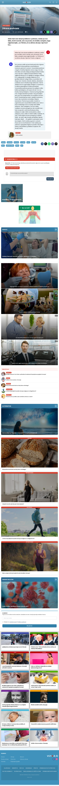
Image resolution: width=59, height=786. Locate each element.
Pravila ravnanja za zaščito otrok (32, 771)
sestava (34, 142)
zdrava (3, 142)
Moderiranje (29, 768)
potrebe (23, 142)
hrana (17, 145)
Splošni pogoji (18, 771)
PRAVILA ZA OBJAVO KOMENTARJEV (12, 167)
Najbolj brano (5, 369)
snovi (28, 142)
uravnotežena (10, 145)
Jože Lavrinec (7, 32)
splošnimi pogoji (13, 622)
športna (16, 142)
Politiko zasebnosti (22, 622)
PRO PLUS (21, 768)
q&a (22, 145)
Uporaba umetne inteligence (50, 771)
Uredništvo (15, 768)
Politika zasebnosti (7, 771)
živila (3, 145)
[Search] (50, 2)
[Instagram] (53, 2)
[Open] (3, 2)
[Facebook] (56, 2)
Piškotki (36, 768)
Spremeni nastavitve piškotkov (47, 768)
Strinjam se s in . (15, 622)
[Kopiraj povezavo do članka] (54, 32)
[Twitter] (44, 32)
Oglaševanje (7, 768)
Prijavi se (50, 179)
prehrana (9, 142)
